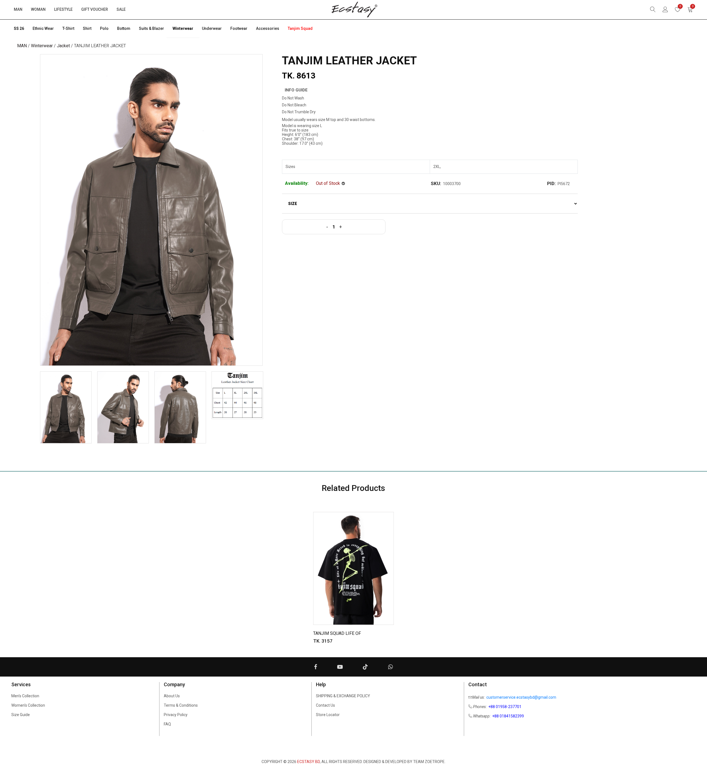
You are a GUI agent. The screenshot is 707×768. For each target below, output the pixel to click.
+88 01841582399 (508, 716)
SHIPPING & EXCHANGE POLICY (343, 696)
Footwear (238, 28)
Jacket (63, 45)
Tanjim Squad (300, 28)
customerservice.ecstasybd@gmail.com (521, 697)
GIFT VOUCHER (94, 9)
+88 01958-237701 (504, 706)
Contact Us (325, 705)
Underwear (212, 28)
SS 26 (19, 28)
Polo (104, 28)
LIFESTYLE (63, 9)
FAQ (167, 724)
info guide (296, 90)
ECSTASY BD (308, 761)
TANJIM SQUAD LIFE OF (337, 633)
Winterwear (183, 28)
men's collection (25, 696)
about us (172, 696)
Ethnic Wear (43, 28)
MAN (18, 9)
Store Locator (328, 715)
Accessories (267, 28)
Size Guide (20, 715)
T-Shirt (68, 28)
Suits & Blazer (151, 28)
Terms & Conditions (181, 705)
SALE (121, 9)
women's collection (28, 705)
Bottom (123, 28)
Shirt (87, 28)
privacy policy (176, 715)
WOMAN (38, 9)
